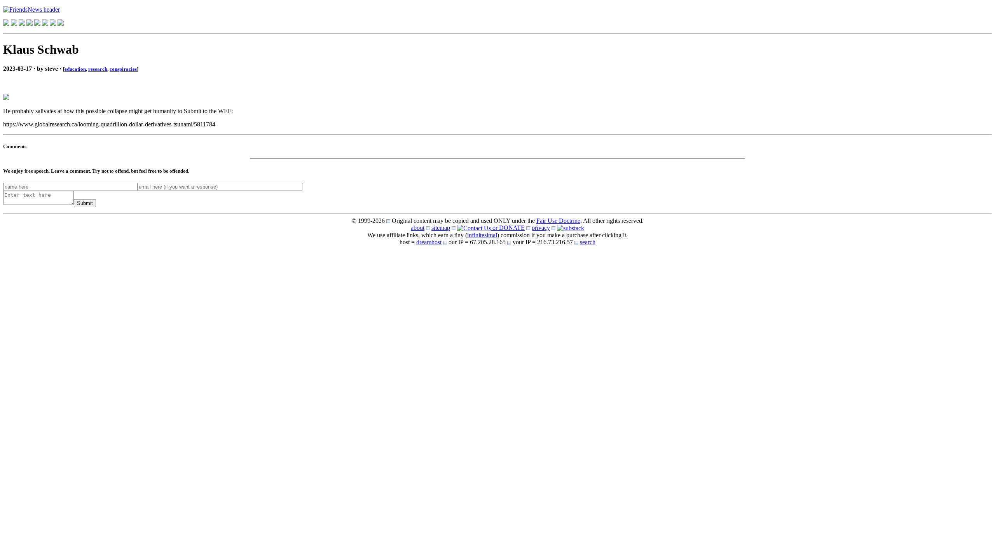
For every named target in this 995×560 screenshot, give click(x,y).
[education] (29, 23)
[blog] (14, 23)
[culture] (22, 23)
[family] (37, 23)
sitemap (440, 227)
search (587, 242)
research (97, 69)
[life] (45, 23)
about (417, 227)
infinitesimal (482, 235)
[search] (53, 23)
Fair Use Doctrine (558, 220)
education (75, 69)
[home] (6, 23)
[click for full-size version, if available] (6, 97)
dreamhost (429, 242)
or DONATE (508, 227)
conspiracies (123, 69)
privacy (541, 227)
